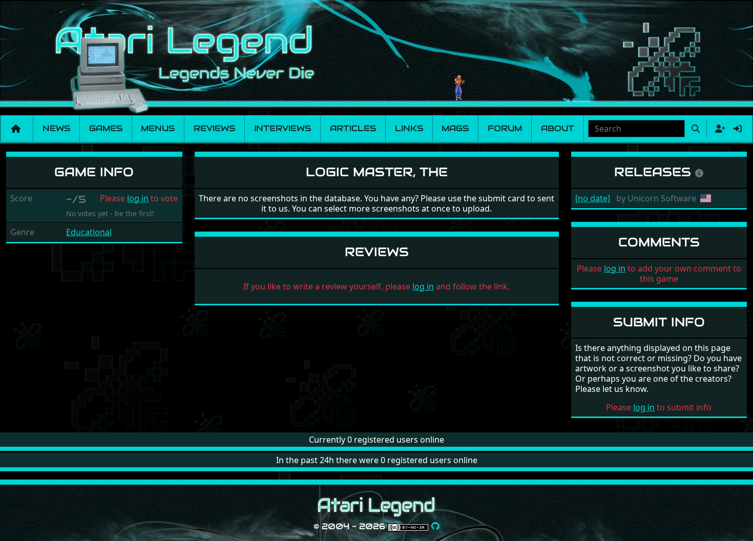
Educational (89, 232)
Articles (353, 128)
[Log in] (737, 128)
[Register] (718, 128)
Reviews (214, 128)
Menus (158, 128)
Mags (455, 128)
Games (105, 128)
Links (409, 128)
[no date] (592, 198)
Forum (505, 128)
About (557, 128)
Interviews (282, 128)
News (56, 128)
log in (138, 198)
